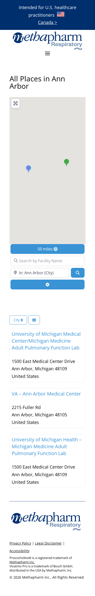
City (17, 320)
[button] (66, 162)
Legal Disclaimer (48, 543)
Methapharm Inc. (22, 562)
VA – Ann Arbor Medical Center (46, 393)
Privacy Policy (20, 543)
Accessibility (19, 550)
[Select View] (34, 319)
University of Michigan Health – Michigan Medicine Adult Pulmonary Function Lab (47, 446)
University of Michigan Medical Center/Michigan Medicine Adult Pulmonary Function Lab (46, 341)
